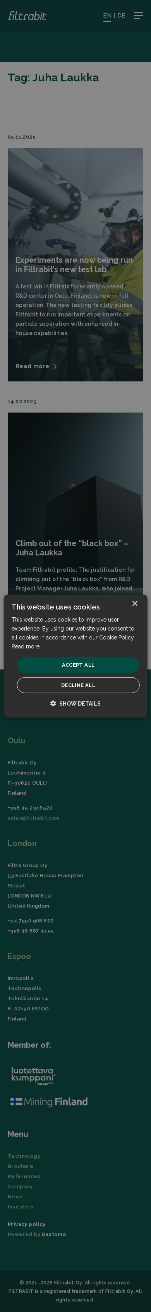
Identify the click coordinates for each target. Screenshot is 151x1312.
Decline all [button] (78, 685)
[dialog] (76, 655)
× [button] (134, 603)
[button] (75, 703)
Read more (25, 646)
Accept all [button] (78, 665)
